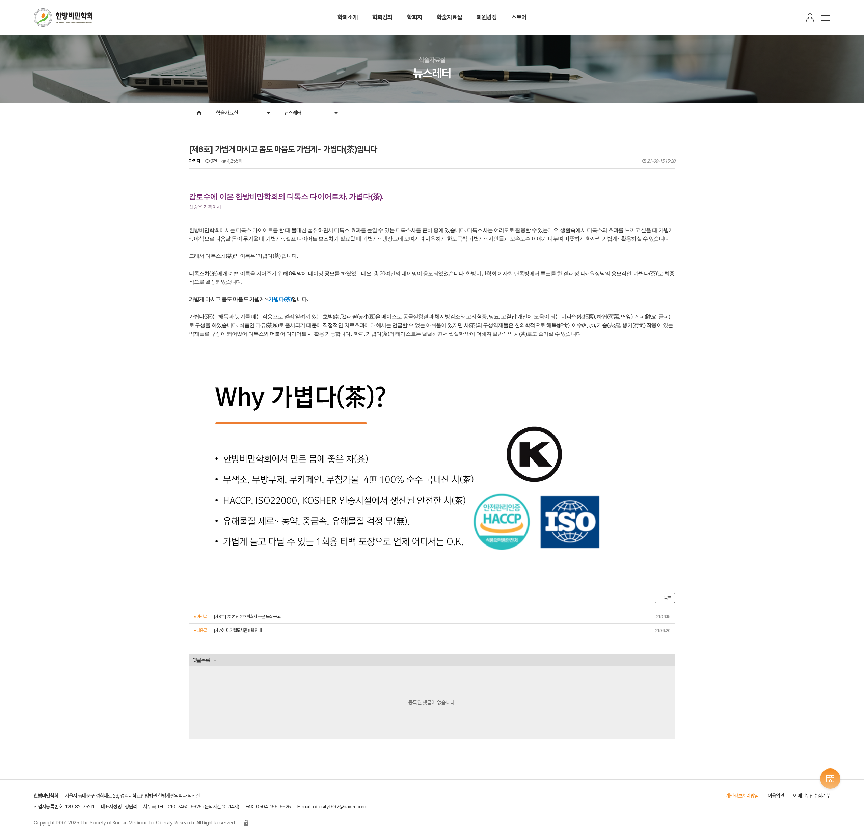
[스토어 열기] (830, 778)
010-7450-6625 (185, 807)
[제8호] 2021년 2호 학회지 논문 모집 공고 (247, 616)
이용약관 (776, 796)
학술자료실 (227, 113)
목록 (667, 597)
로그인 (246, 823)
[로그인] (810, 17)
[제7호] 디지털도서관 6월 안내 (238, 630)
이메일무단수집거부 (811, 796)
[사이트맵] (825, 17)
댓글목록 (201, 660)
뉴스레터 (292, 113)
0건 (213, 161)
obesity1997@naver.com (339, 807)
